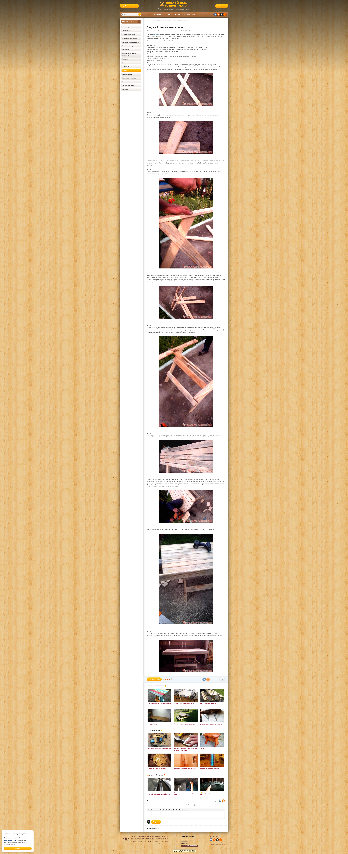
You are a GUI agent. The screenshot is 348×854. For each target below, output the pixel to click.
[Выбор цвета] (173, 810)
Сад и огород (126, 50)
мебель (155, 34)
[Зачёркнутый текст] (157, 810)
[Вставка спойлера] (185, 810)
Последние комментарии (187, 839)
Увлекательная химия (128, 34)
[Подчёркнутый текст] (154, 810)
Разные (124, 82)
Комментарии (190, 14)
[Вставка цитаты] (179, 810)
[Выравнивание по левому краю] (160, 810)
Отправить (156, 822)
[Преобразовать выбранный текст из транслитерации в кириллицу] (182, 810)
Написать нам (184, 843)
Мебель (124, 70)
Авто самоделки (127, 27)
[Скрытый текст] (176, 810)
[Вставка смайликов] (170, 810)
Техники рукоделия (128, 85)
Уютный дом (126, 66)
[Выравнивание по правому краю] (166, 810)
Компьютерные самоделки (130, 42)
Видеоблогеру (184, 841)
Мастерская (125, 63)
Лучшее (168, 14)
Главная (158, 14)
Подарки (125, 89)
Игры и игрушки (127, 74)
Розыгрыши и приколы (129, 78)
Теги (178, 14)
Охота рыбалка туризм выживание (129, 54)
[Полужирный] (148, 810)
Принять (17, 848)
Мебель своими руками (172, 31)
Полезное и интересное (129, 46)
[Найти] (139, 14)
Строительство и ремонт (129, 38)
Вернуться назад (155, 679)
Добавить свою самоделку (187, 836)
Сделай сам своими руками (174, 4)
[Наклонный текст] (151, 810)
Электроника (126, 31)
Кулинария (125, 59)
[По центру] (163, 810)
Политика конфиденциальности (189, 845)
